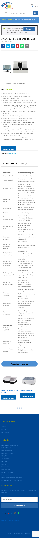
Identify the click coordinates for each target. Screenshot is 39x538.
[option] (10, 386)
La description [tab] (10, 164)
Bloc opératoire (6, 469)
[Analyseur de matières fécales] (3, 46)
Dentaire (4, 461)
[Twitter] (5, 513)
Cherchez (35, 13)
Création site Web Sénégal (10, 520)
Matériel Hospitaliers (8, 448)
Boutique (11, 19)
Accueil (3, 19)
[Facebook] (2, 513)
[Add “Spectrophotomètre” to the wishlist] (31, 387)
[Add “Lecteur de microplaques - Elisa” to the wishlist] (12, 387)
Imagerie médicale (7, 450)
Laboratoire (12, 153)
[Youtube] (8, 513)
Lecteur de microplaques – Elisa (9, 391)
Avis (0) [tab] (24, 164)
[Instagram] (15, 513)
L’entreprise (5, 432)
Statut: (3, 89)
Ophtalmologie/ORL (7, 453)
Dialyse (3, 464)
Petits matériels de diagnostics (11, 477)
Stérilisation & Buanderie (9, 445)
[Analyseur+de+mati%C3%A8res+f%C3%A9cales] (8, 46)
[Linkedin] (11, 513)
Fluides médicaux (7, 472)
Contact (4, 435)
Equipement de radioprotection (11, 480)
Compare (29, 29)
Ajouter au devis (8, 149)
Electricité (4, 456)
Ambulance (5, 458)
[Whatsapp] (18, 513)
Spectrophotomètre (26, 390)
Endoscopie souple (7, 475)
